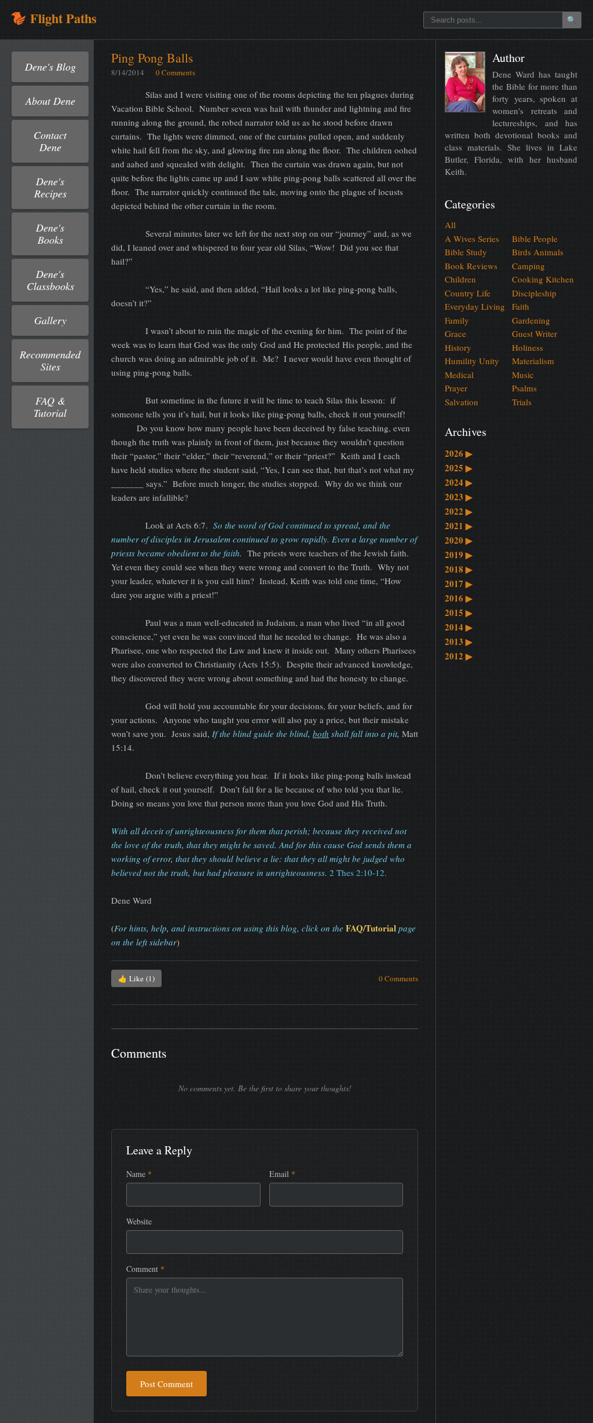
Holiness (527, 347)
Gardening (531, 320)
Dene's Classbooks (50, 280)
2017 (459, 583)
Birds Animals (537, 252)
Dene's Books (50, 234)
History (458, 347)
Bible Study (466, 252)
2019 (459, 554)
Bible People (535, 238)
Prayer (456, 388)
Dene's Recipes (50, 187)
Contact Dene (50, 141)
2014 (459, 627)
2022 (459, 511)
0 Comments (175, 72)
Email (282, 1173)
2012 (459, 656)
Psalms (524, 388)
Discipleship (534, 293)
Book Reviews (471, 266)
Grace (455, 333)
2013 (459, 641)
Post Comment (166, 1383)
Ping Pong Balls (152, 57)
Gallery (50, 320)
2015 (459, 612)
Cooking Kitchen (543, 279)
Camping (528, 266)
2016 (459, 598)
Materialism (533, 360)
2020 (459, 540)
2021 (459, 525)
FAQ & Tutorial (50, 407)
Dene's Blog (50, 67)
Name (139, 1173)
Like (136, 978)
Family (457, 320)
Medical (459, 374)
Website (139, 1221)
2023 (459, 496)
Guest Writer (534, 333)
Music (523, 374)
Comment (145, 1268)
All (450, 224)
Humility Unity (472, 360)
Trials (522, 402)
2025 (459, 467)
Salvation (461, 402)
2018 (459, 569)
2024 (459, 482)
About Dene (50, 101)
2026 (459, 453)
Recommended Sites (50, 360)
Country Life (467, 293)
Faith (520, 306)
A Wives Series (472, 238)
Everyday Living (475, 306)
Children (460, 279)
